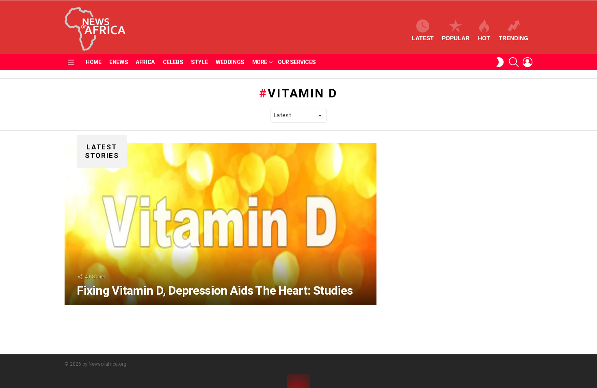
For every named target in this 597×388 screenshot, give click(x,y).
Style (199, 62)
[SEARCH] (514, 62)
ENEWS (118, 62)
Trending (513, 38)
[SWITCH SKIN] (500, 62)
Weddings (230, 62)
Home (93, 62)
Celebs (173, 62)
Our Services (297, 62)
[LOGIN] (527, 62)
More (259, 62)
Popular (455, 38)
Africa (145, 62)
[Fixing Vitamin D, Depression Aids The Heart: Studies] (220, 224)
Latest (423, 38)
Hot (484, 38)
